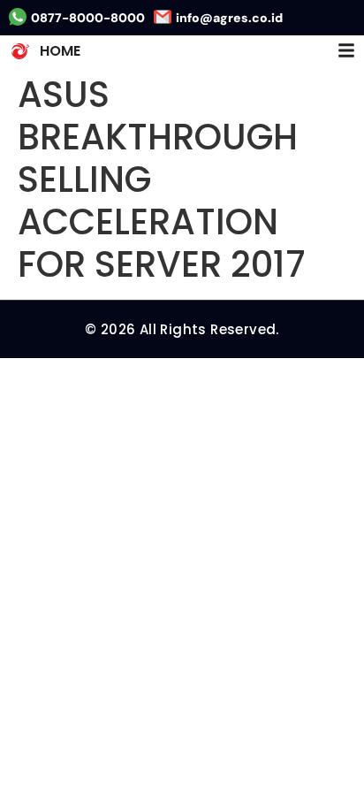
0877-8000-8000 (88, 18)
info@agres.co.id (229, 18)
